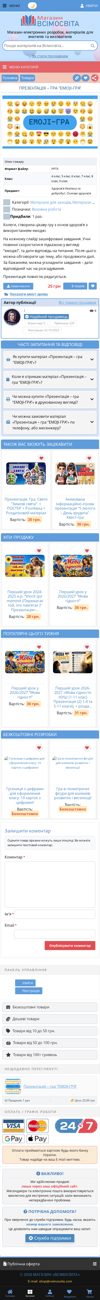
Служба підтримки (52, 1238)
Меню (53, 5)
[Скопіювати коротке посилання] (77, 77)
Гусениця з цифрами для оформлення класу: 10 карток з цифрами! (24, 795)
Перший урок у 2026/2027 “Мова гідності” (73, 596)
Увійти (92, 5)
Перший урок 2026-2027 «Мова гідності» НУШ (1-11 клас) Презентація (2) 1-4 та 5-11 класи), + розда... (72, 697)
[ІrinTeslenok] (12, 317)
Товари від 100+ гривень (35, 1054)
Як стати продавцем (50, 56)
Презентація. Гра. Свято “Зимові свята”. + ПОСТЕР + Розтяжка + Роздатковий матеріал (26, 506)
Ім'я (9, 914)
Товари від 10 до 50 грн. (34, 1030)
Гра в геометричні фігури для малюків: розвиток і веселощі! (72, 793)
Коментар (15, 857)
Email (11, 925)
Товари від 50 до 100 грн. (35, 1042)
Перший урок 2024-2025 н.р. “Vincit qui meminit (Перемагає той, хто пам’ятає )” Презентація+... (25, 600)
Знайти (92, 45)
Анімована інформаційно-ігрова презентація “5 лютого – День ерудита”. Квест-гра (75, 508)
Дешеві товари (26, 1018)
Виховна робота (46, 209)
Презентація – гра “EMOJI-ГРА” (50, 1086)
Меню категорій (23, 67)
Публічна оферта (23, 1263)
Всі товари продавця (77, 302)
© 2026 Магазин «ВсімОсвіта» (50, 1275)
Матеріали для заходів (50, 202)
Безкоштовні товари (31, 1007)
